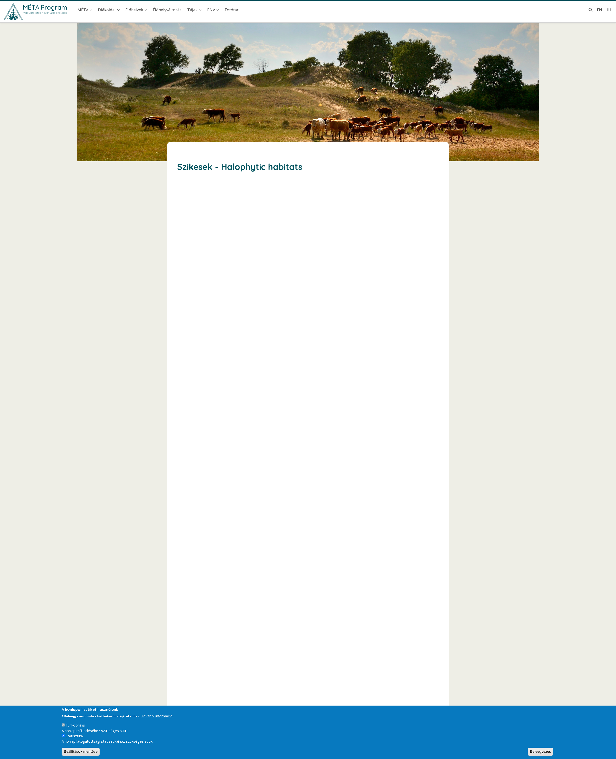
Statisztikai (74, 735)
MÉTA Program (45, 7)
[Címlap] (13, 11)
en (599, 10)
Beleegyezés (540, 751)
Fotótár (231, 10)
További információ (157, 716)
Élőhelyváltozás (167, 10)
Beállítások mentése (80, 751)
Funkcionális (75, 725)
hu (608, 10)
